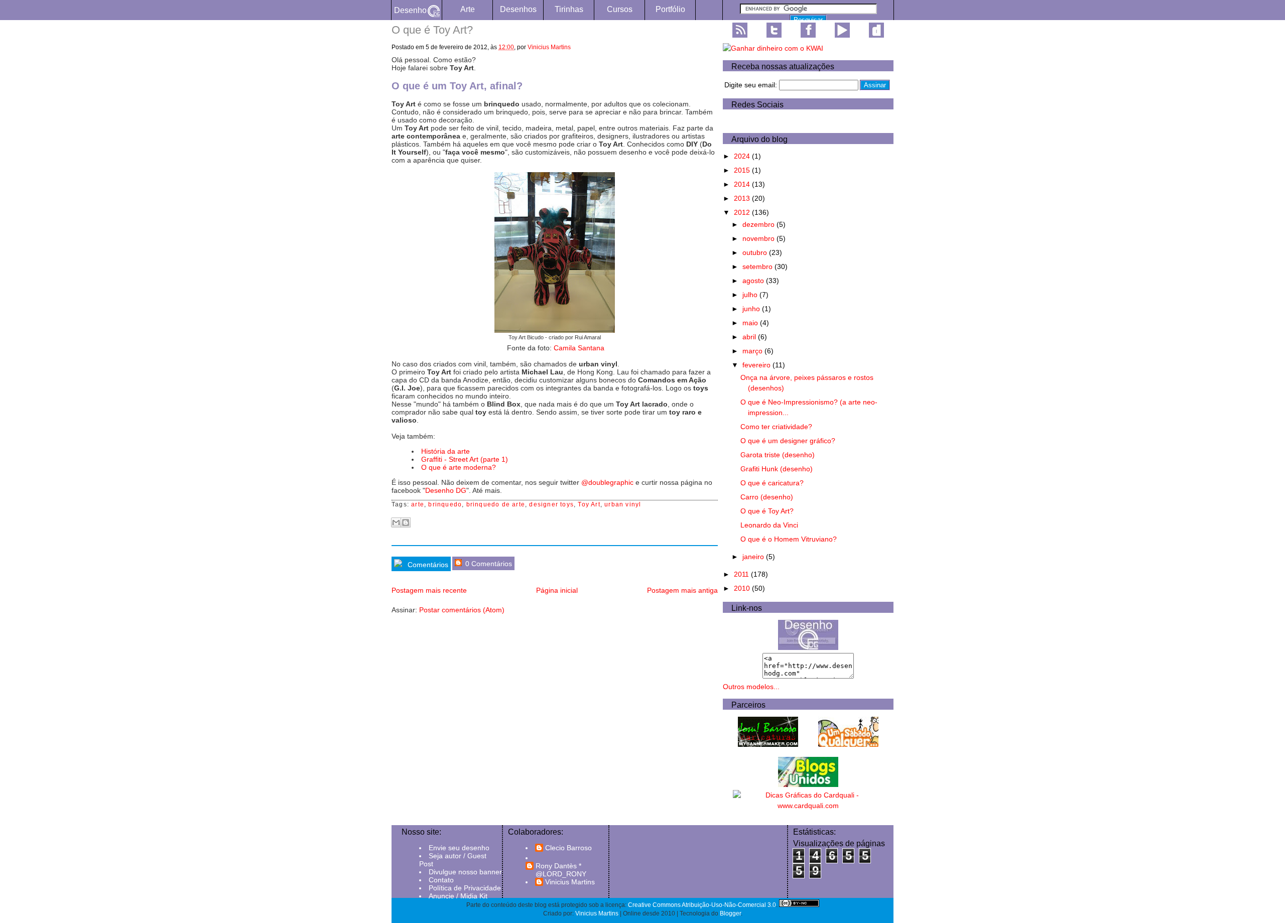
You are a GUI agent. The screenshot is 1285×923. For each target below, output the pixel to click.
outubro (755, 252)
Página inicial (557, 590)
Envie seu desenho (459, 848)
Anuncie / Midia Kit (458, 896)
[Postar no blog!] (406, 522)
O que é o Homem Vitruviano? (788, 539)
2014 (743, 184)
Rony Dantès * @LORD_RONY (561, 870)
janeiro (754, 557)
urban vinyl (622, 504)
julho (750, 295)
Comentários (427, 565)
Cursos (619, 9)
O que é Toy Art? (767, 511)
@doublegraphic (607, 482)
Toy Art (589, 504)
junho (752, 309)
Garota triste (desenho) (777, 455)
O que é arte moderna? (458, 467)
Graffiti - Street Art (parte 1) (464, 459)
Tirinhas (569, 9)
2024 (743, 156)
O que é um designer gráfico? (787, 441)
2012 (743, 212)
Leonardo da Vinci (769, 525)
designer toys (551, 504)
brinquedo (445, 504)
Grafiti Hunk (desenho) (776, 469)
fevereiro (757, 365)
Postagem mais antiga (682, 590)
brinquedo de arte (495, 504)
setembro (758, 266)
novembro (759, 238)
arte (417, 504)
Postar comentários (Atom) (461, 610)
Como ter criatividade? (776, 427)
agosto (754, 281)
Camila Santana (579, 348)
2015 (743, 170)
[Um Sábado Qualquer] (848, 744)
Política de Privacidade (465, 888)
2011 (742, 574)
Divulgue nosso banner (465, 872)
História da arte (445, 451)
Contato (441, 880)
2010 (743, 588)
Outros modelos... (751, 687)
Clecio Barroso (568, 848)
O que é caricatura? (772, 483)
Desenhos (518, 9)
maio (751, 323)
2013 (743, 198)
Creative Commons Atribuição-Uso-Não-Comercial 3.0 (702, 904)
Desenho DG (445, 490)
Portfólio (670, 9)
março (753, 351)
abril (750, 337)
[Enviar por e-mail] (396, 522)
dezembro (759, 224)
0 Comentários (487, 564)
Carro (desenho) (766, 497)
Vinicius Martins (549, 47)
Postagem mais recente (429, 590)
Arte (467, 9)
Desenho (410, 10)
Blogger (730, 913)
